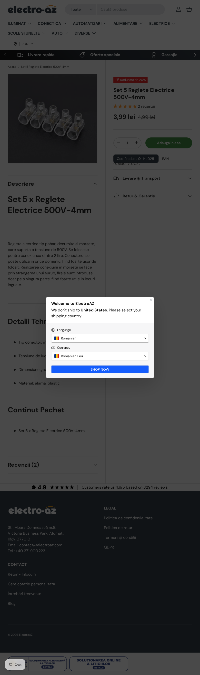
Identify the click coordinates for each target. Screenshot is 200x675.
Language (64, 330)
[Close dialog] (151, 299)
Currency (63, 348)
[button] (100, 338)
